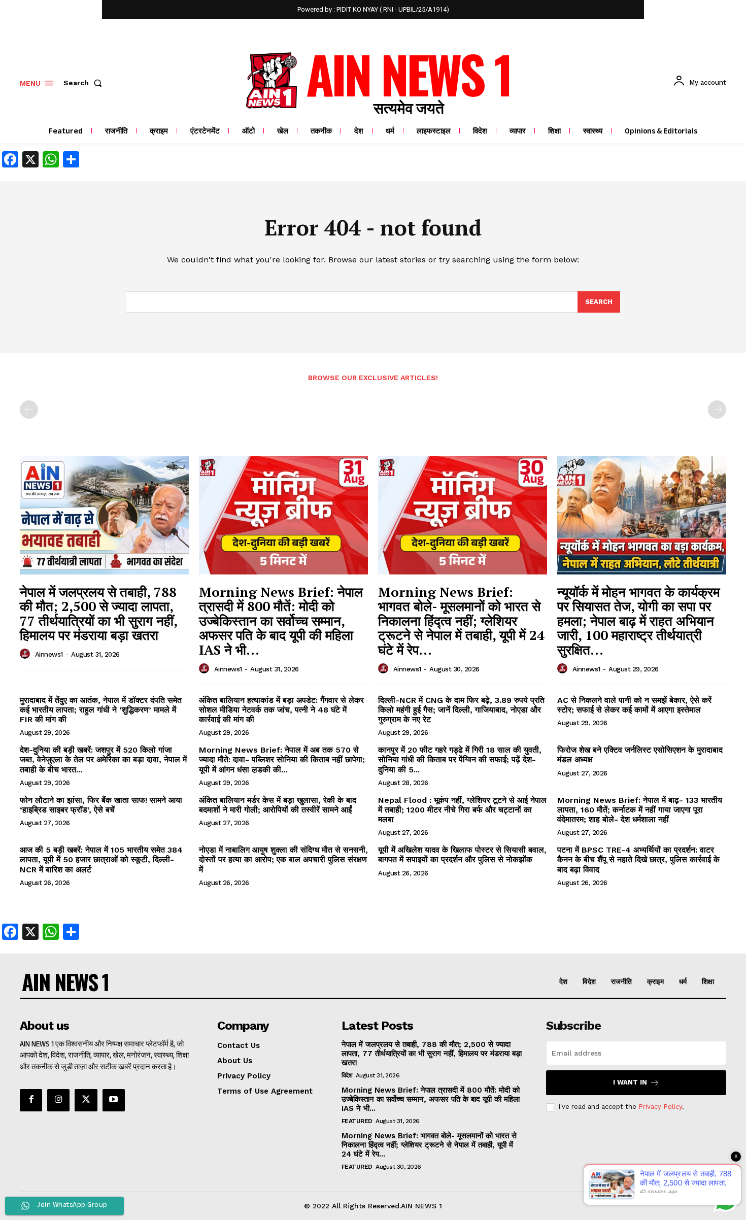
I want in (630, 1082)
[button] (84, 82)
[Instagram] (58, 1100)
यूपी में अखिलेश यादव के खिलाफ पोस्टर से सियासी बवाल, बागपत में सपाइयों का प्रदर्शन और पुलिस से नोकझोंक (462, 854)
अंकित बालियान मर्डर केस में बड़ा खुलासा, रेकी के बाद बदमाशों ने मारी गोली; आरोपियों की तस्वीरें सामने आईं (277, 805)
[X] (86, 1100)
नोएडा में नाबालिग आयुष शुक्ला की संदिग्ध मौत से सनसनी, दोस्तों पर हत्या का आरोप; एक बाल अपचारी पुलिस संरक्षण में (283, 859)
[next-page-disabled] (717, 409)
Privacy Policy (660, 1106)
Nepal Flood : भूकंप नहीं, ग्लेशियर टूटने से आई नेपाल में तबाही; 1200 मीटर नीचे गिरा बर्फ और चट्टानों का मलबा (462, 809)
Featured (357, 1121)
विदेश (347, 1075)
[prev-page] (29, 409)
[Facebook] (31, 1100)
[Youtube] (114, 1100)
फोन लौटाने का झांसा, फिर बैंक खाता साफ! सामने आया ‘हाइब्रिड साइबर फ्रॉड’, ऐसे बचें (101, 805)
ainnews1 (49, 654)
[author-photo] (26, 654)
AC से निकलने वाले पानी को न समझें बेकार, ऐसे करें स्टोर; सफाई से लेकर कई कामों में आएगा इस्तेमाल (634, 705)
